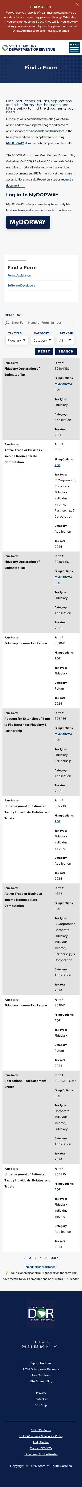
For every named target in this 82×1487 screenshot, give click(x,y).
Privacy (41, 1393)
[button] (28, 222)
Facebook (30, 1346)
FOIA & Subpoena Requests (41, 1369)
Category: (42, 333)
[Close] (77, 4)
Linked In (42, 1346)
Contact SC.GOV (41, 1448)
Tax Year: (67, 333)
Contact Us (41, 1399)
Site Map (41, 1405)
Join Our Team (41, 1375)
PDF (57, 389)
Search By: (13, 315)
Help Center (41, 1442)
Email (24, 1346)
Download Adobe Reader (41, 1454)
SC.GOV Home (41, 1430)
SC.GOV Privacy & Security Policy (41, 1436)
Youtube (55, 1346)
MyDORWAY (63, 383)
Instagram (48, 1346)
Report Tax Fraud (41, 1363)
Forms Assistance (19, 275)
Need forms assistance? (41, 1266)
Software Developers (21, 285)
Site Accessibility (41, 1381)
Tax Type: (15, 333)
